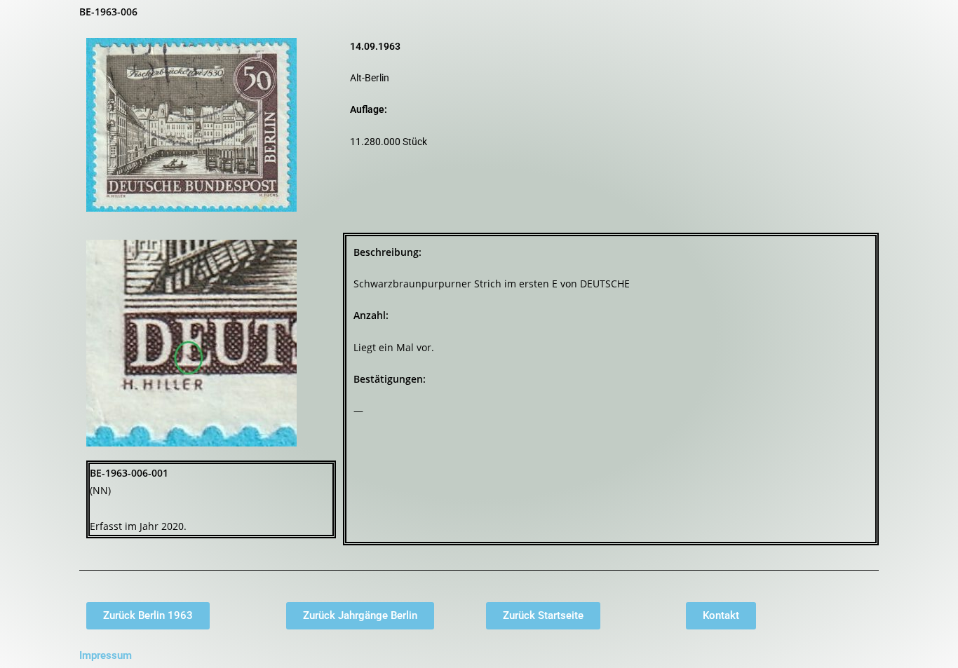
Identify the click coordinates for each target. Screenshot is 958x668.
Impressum (105, 655)
